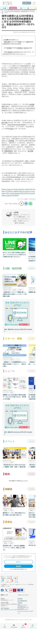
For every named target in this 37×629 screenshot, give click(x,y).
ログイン (18, 562)
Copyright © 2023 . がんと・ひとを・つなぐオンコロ (18, 619)
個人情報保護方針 (22, 600)
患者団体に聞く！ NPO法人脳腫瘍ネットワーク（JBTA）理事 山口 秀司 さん (14, 548)
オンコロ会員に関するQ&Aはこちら (18, 569)
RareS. (3, 598)
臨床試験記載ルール (23, 607)
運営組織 (20, 598)
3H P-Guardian (5, 608)
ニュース (6, 11)
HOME (2, 11)
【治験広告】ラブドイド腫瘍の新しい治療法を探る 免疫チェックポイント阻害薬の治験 (15, 294)
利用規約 (20, 602)
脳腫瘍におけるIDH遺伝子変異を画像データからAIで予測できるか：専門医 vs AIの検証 (14, 397)
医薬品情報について (23, 609)
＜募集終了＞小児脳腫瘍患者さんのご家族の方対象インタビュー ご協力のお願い (14, 364)
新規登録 (18, 566)
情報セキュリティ (22, 605)
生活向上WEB (4, 602)
